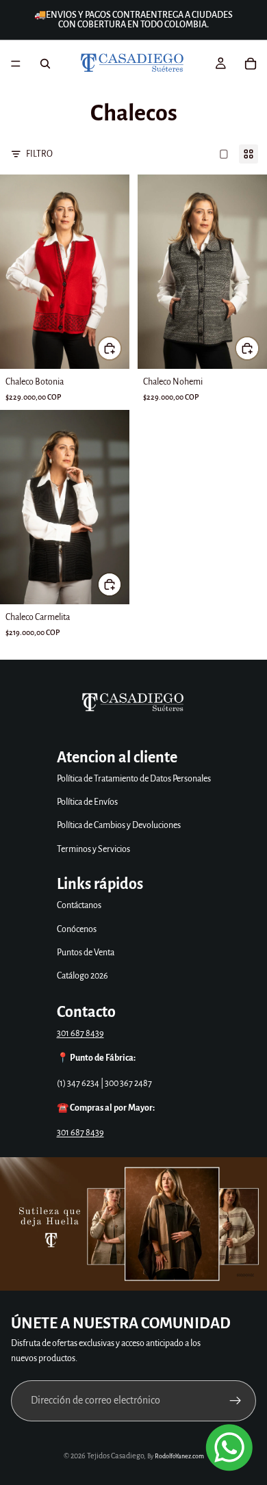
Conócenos (77, 929)
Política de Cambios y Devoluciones (119, 825)
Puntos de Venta (85, 952)
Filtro (39, 154)
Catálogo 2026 (82, 976)
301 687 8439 (80, 1033)
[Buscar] (45, 64)
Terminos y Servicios (93, 849)
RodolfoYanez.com (179, 1456)
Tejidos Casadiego (115, 1455)
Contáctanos (79, 905)
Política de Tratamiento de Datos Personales (134, 779)
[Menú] (15, 63)
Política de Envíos (87, 802)
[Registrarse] (235, 1400)
